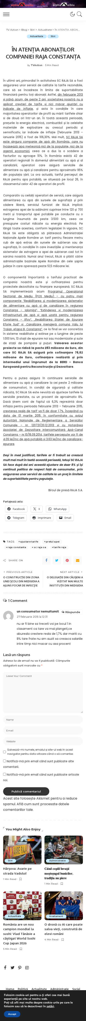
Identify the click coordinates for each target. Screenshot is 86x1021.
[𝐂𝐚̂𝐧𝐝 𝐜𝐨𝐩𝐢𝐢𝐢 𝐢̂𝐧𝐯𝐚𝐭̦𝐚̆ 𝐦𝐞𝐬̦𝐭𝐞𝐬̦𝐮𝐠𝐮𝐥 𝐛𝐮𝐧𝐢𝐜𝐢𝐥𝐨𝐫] (63, 850)
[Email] (77, 560)
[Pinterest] (67, 560)
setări (50, 1006)
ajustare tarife (29, 541)
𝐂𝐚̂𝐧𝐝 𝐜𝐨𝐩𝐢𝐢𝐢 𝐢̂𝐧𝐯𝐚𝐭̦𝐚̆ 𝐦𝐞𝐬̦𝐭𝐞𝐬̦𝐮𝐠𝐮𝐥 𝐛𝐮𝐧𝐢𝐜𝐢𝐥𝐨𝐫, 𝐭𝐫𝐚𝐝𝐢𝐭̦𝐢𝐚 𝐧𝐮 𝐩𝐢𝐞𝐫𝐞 (58, 873)
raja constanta (17, 547)
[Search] (79, 14)
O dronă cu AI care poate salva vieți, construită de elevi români (63, 929)
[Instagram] (27, 968)
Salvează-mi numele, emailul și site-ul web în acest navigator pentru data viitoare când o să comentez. (40, 752)
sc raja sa (40, 547)
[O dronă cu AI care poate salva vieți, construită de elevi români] (63, 905)
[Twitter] (57, 560)
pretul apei (53, 541)
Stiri (53, 36)
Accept (12, 1014)
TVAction (37, 65)
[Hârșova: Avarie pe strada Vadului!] (22, 850)
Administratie (57, 860)
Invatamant (56, 916)
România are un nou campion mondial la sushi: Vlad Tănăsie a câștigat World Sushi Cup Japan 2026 (19, 933)
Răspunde (72, 612)
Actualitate (36, 36)
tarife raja (60, 547)
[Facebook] (46, 560)
